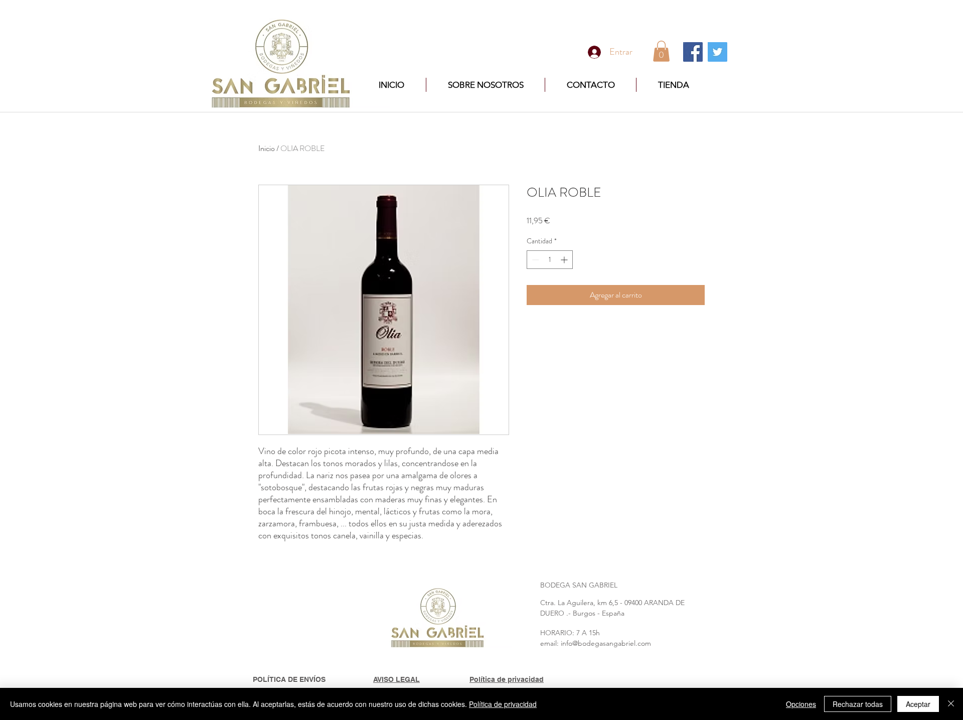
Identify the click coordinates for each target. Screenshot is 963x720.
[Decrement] (534, 259)
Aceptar (918, 704)
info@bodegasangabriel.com (606, 643)
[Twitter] (717, 52)
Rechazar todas (858, 704)
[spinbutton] (550, 259)
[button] (661, 51)
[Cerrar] (951, 704)
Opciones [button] (801, 704)
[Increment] (565, 259)
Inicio (266, 148)
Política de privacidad (503, 704)
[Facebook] (693, 52)
